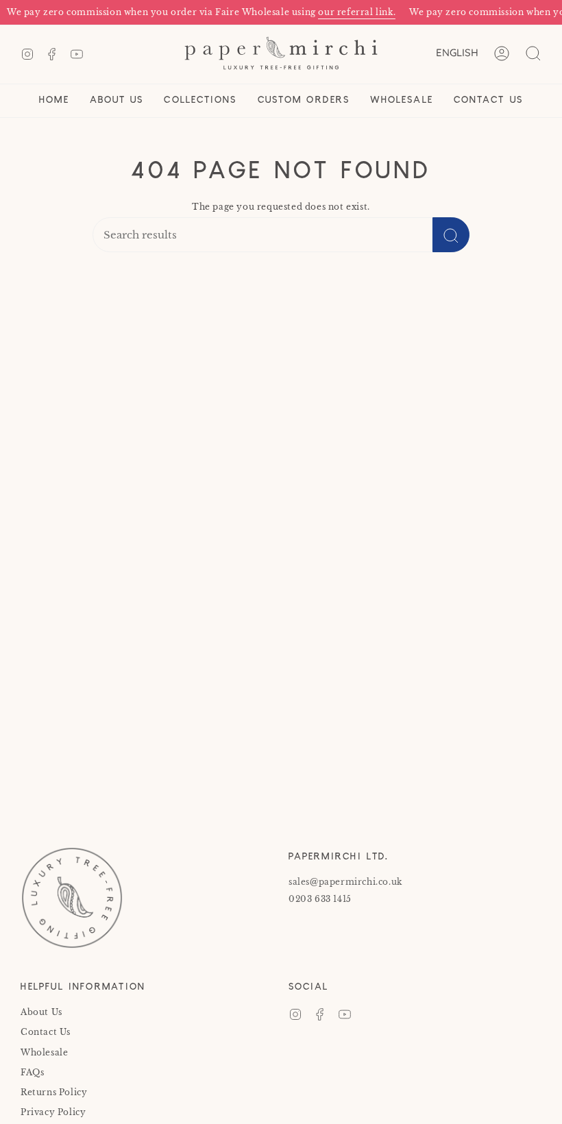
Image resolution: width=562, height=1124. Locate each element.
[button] (117, 100)
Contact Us (46, 1032)
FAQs (32, 1072)
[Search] (450, 234)
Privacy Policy (53, 1112)
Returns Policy (54, 1092)
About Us (41, 1012)
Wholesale (44, 1052)
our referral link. (349, 12)
